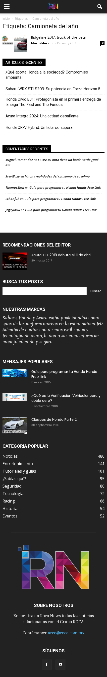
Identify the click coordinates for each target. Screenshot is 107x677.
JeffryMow (12, 210)
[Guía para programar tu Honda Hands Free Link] (14, 373)
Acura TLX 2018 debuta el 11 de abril (61, 255)
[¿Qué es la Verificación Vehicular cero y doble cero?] (14, 397)
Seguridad (11, 486)
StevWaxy (12, 176)
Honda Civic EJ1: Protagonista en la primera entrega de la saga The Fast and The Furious (53, 102)
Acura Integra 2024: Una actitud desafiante (42, 116)
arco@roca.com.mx (66, 633)
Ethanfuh (12, 198)
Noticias (10, 456)
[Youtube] (60, 665)
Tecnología (12, 493)
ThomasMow (14, 187)
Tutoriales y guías (19, 471)
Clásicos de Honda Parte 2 (54, 419)
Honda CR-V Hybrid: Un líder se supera (38, 127)
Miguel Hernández (19, 160)
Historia (9, 508)
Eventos (9, 516)
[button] (100, 6)
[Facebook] (47, 665)
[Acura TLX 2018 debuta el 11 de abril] (14, 261)
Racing (8, 501)
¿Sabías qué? (14, 478)
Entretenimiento (17, 463)
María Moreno (42, 43)
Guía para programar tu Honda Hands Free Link (65, 187)
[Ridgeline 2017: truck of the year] (14, 43)
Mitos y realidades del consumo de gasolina (57, 176)
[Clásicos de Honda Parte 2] (14, 425)
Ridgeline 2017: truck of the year (58, 37)
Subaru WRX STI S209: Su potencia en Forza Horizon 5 (52, 88)
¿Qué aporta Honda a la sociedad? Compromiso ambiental (46, 75)
